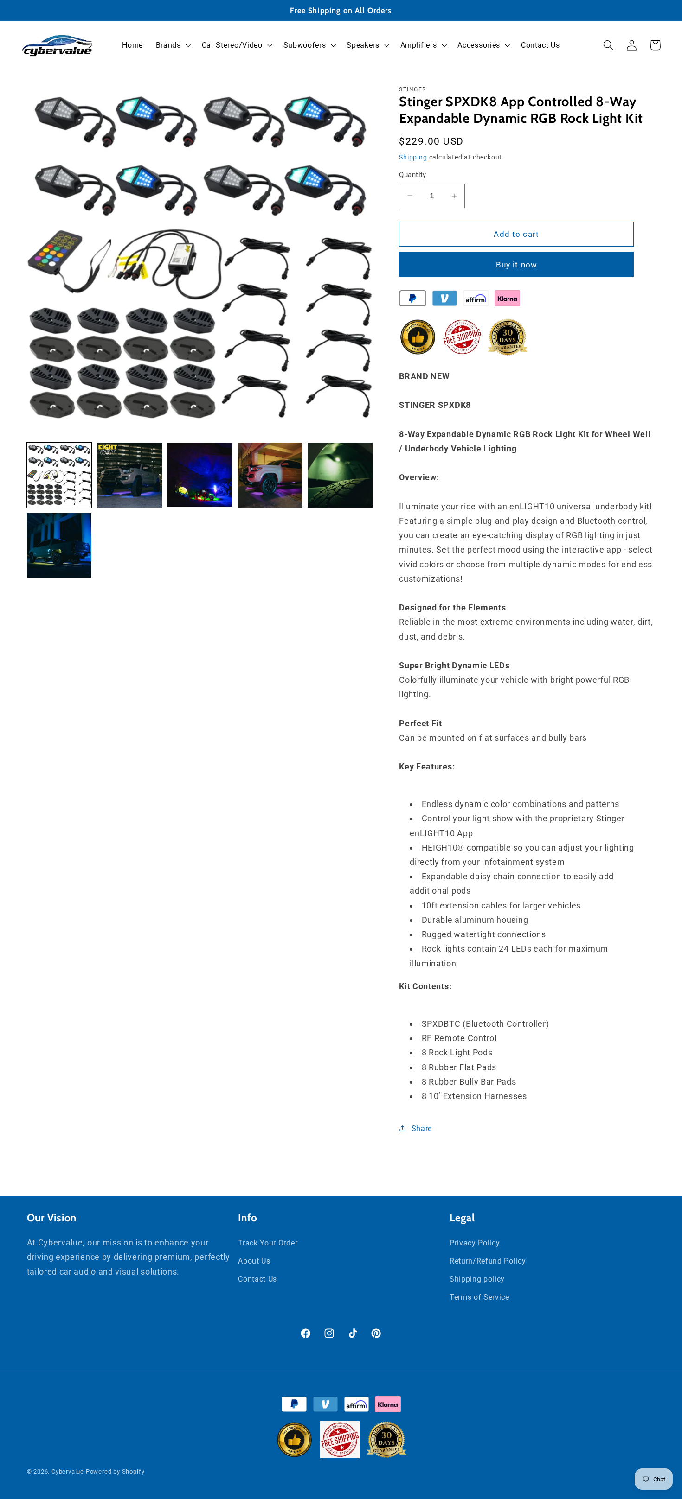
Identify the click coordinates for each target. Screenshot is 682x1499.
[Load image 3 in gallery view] (199, 475)
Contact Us (257, 1278)
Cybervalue (67, 1471)
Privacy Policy (475, 1242)
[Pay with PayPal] (412, 300)
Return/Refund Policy (488, 1260)
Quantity (412, 175)
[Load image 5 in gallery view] (340, 475)
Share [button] (422, 1128)
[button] (172, 45)
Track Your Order (267, 1242)
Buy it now (517, 264)
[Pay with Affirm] (476, 300)
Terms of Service (479, 1296)
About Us (254, 1260)
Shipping (413, 157)
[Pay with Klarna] (507, 300)
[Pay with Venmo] (444, 300)
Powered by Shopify (115, 1471)
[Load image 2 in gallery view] (129, 475)
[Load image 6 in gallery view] (59, 545)
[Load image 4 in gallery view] (270, 475)
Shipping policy (477, 1278)
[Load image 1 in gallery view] (59, 475)
